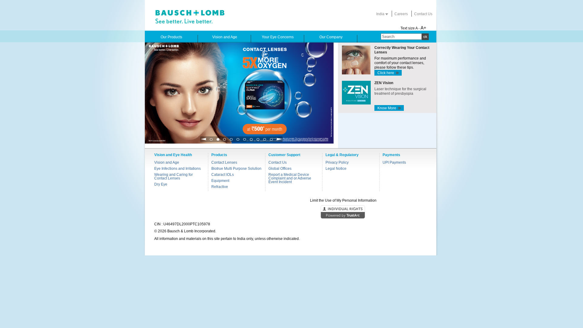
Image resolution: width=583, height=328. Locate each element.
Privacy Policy (337, 162)
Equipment (220, 181)
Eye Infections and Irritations (177, 168)
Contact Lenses (224, 162)
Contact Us (423, 14)
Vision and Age (166, 162)
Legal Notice (336, 168)
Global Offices (280, 168)
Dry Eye (160, 184)
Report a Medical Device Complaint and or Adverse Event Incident (289, 178)
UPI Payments (394, 162)
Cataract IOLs (222, 175)
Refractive (219, 187)
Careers (401, 14)
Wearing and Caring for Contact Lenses (173, 176)
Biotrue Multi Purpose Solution (236, 168)
